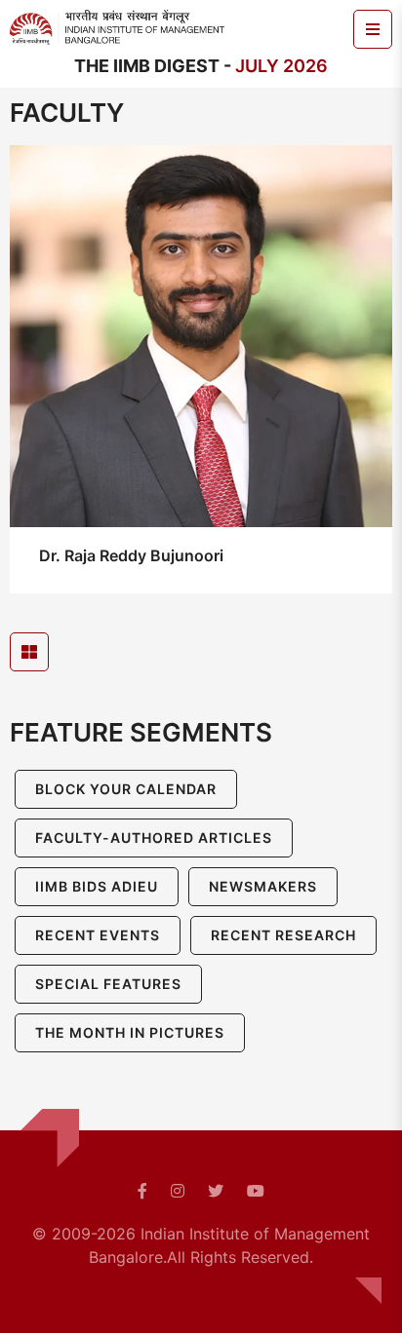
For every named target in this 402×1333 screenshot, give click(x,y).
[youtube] (255, 1190)
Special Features (108, 983)
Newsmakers (263, 886)
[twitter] (215, 1190)
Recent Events (97, 935)
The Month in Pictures (129, 1032)
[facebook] (142, 1190)
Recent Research (283, 935)
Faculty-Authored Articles (153, 837)
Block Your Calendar (126, 789)
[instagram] (177, 1190)
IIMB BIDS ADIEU (96, 886)
